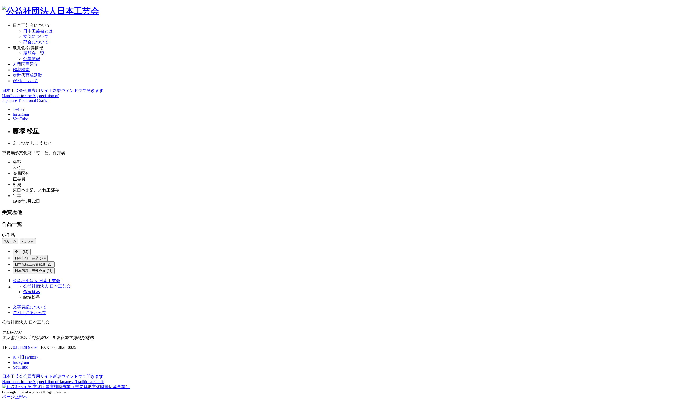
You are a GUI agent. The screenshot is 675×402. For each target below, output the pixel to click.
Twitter (19, 109)
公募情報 (31, 58)
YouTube (20, 119)
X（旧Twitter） (26, 357)
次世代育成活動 (27, 75)
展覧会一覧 (33, 53)
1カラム (10, 241)
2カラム (28, 241)
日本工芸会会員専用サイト (52, 90)
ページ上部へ (14, 397)
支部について (36, 36)
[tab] (22, 252)
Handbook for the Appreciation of (53, 381)
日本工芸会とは (38, 31)
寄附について (25, 81)
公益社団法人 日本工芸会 (36, 280)
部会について (36, 42)
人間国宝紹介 (25, 64)
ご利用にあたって (29, 312)
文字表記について (29, 307)
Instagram (21, 114)
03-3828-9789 (25, 347)
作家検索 (21, 69)
